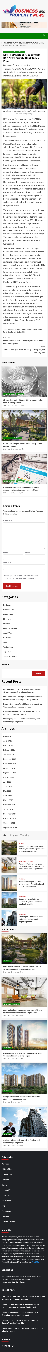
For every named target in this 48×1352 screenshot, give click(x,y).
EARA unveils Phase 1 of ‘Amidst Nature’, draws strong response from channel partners (22, 690)
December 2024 (9, 814)
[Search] (44, 35)
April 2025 (7, 795)
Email (28, 552)
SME (5, 642)
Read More (36, 1262)
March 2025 (8, 800)
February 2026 (9, 750)
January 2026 (8, 754)
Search (5, 664)
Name (6, 552)
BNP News (8, 65)
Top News (20, 394)
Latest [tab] (5, 835)
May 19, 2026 (16, 972)
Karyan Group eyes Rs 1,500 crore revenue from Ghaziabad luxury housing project (22, 705)
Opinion (6, 624)
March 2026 (8, 745)
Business (6, 605)
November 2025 (9, 764)
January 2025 (8, 809)
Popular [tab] (14, 835)
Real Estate (17, 438)
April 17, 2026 (16, 1102)
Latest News (8, 52)
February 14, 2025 (20, 65)
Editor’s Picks (8, 610)
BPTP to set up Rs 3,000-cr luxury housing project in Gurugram (24, 349)
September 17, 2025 (18, 493)
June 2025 (7, 786)
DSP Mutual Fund (14, 329)
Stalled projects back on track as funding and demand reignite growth (21, 720)
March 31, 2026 (17, 1145)
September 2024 (10, 827)
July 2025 (7, 782)
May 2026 (7, 736)
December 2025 (9, 759)
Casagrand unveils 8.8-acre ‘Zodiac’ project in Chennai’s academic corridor (21, 712)
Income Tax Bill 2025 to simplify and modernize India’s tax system (23, 341)
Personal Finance (19, 52)
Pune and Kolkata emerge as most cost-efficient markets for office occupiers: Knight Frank (23, 698)
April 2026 (7, 741)
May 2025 (7, 791)
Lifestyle (7, 619)
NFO (24, 332)
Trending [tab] (25, 835)
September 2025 (10, 773)
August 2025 (8, 777)
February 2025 (9, 805)
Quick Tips (7, 633)
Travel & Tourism (10, 656)
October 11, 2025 (17, 405)
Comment (8, 520)
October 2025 (9, 768)
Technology (8, 647)
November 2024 (9, 818)
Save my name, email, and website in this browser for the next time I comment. (21, 576)
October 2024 (9, 823)
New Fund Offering (15, 332)
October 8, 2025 (17, 449)
